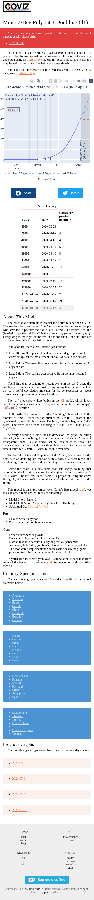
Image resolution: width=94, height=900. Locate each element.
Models (23, 853)
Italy (15, 653)
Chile (15, 609)
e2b (62, 400)
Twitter (70, 857)
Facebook (70, 861)
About (23, 836)
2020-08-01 (19, 763)
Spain (15, 697)
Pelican (47, 892)
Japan (15, 656)
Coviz (23, 832)
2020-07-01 (19, 778)
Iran (14, 646)
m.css (59, 892)
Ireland (16, 649)
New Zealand (20, 676)
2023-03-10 (16, 43)
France (16, 635)
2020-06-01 (19, 794)
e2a (82, 489)
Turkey (16, 719)
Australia (17, 599)
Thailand (17, 716)
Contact (70, 840)
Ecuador (17, 616)
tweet (75, 193)
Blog (23, 843)
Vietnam (17, 733)
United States (20, 723)
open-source (34, 59)
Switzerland (19, 712)
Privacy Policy (70, 836)
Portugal (17, 686)
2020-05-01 (19, 810)
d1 (23, 864)
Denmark (18, 613)
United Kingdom (22, 730)
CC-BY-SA (84, 888)
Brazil (16, 602)
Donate (23, 840)
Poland (16, 683)
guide (49, 562)
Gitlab (70, 867)
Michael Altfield (38, 506)
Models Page (27, 73)
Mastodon (71, 864)
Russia (16, 690)
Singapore (18, 693)
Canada (16, 606)
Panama (17, 679)
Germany (18, 639)
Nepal (15, 660)
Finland (17, 620)
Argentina (18, 595)
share (27, 193)
